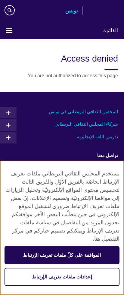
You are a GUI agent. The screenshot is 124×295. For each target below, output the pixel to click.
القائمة (110, 30)
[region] (62, 228)
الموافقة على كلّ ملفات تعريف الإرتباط (62, 255)
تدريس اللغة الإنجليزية (97, 136)
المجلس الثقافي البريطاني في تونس (83, 111)
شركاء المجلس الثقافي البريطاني (86, 124)
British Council (102, 11)
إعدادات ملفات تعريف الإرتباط (62, 276)
